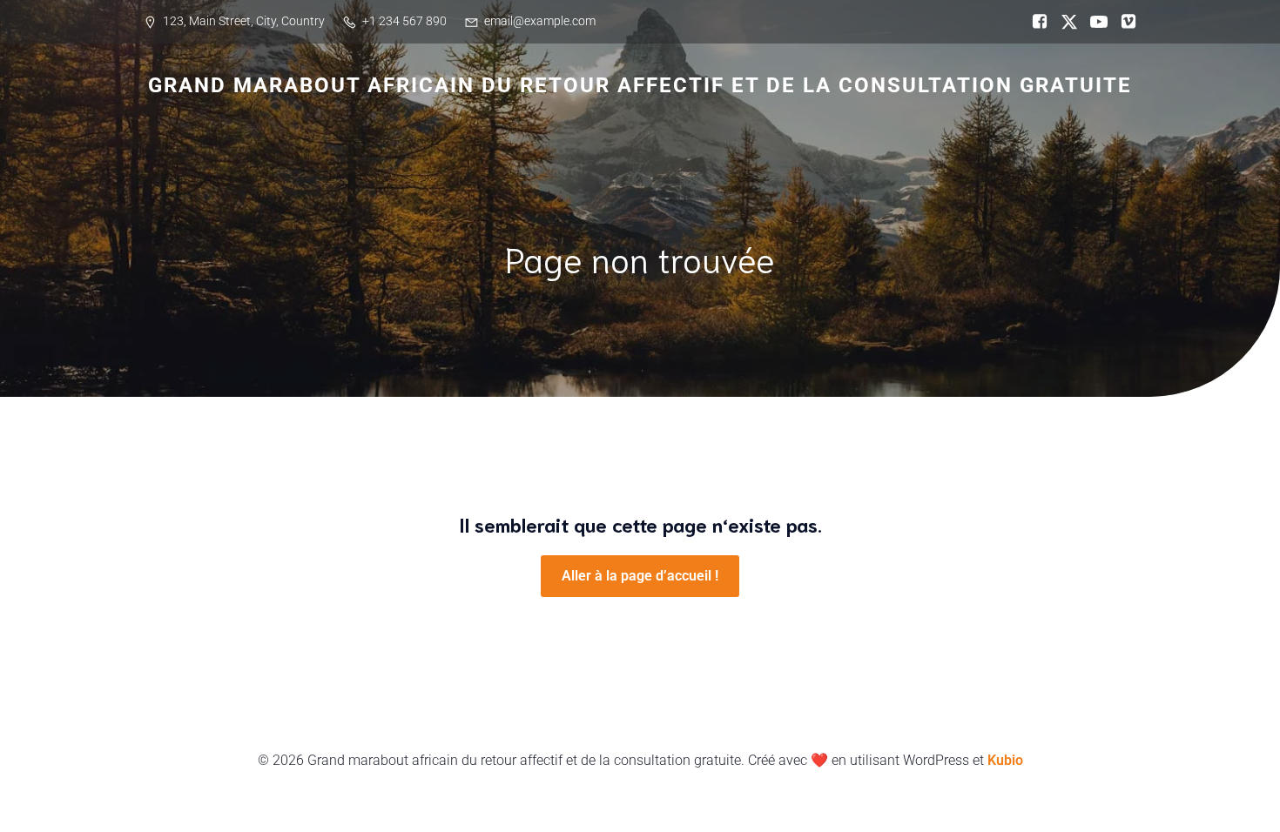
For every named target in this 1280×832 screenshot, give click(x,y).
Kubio (1005, 760)
